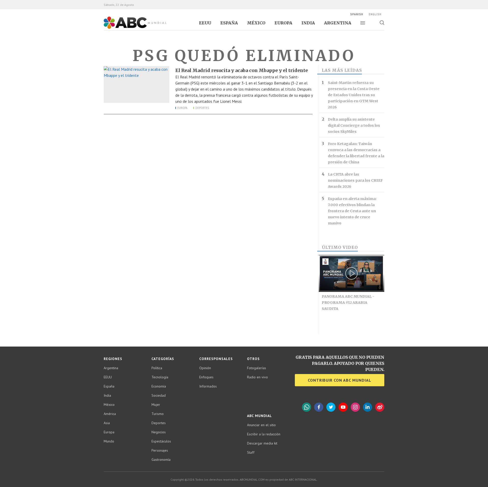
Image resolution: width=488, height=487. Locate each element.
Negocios (158, 432)
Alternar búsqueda (381, 22)
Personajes (159, 450)
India (308, 22)
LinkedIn (367, 407)
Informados (208, 386)
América (110, 413)
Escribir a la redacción (263, 434)
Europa (283, 22)
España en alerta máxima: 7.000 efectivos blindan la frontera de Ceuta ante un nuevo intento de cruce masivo (352, 210)
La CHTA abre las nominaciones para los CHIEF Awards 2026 (355, 180)
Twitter (331, 407)
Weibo (379, 407)
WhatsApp (306, 407)
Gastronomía (161, 459)
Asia (107, 423)
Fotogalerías (256, 368)
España (229, 22)
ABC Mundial (129, 28)
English (375, 14)
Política (156, 368)
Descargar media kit (262, 443)
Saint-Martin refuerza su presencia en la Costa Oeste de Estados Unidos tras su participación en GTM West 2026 (353, 94)
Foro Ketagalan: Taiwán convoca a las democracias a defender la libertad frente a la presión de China (356, 152)
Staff (250, 452)
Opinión (205, 368)
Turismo (157, 413)
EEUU (205, 22)
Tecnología (159, 377)
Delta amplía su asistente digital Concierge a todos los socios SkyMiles (354, 125)
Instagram (355, 407)
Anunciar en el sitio (261, 425)
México (256, 22)
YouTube (343, 407)
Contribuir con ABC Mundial (339, 380)
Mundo (109, 441)
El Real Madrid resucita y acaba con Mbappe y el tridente (241, 70)
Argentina (337, 22)
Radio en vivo (257, 377)
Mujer (155, 404)
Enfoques (206, 377)
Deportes (202, 108)
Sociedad (158, 395)
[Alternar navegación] (362, 22)
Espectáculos (161, 441)
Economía (158, 386)
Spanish (356, 14)
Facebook (318, 407)
